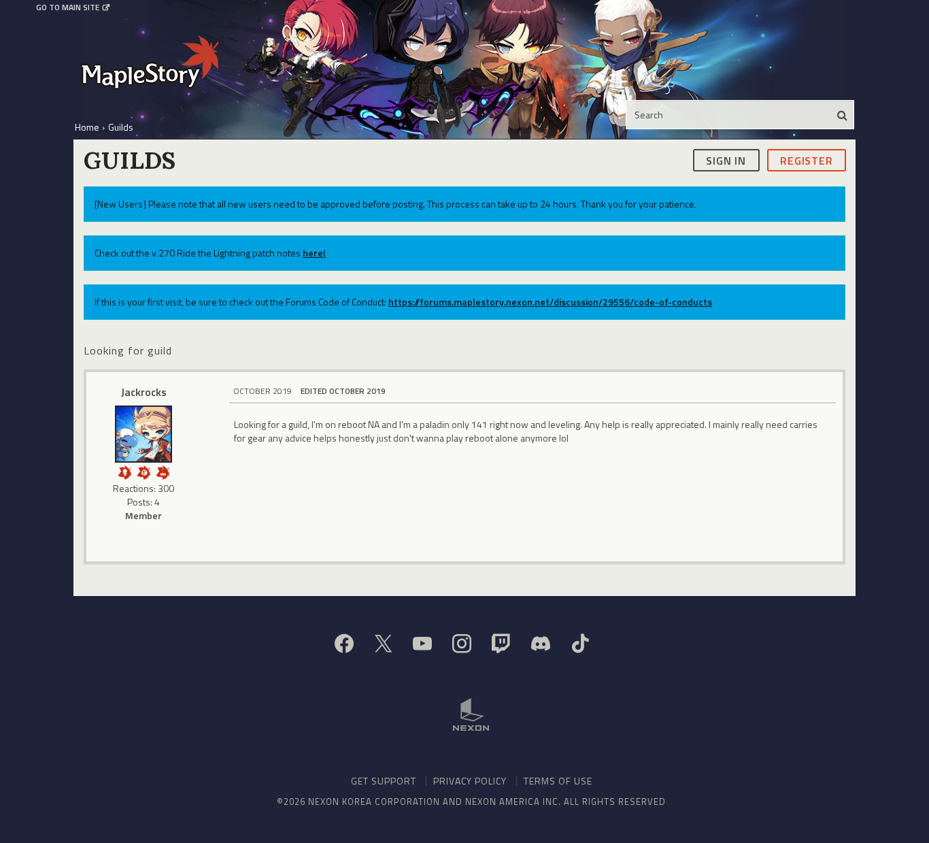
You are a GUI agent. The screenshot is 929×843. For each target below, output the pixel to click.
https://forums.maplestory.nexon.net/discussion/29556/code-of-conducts (550, 302)
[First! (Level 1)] (143, 471)
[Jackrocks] (143, 434)
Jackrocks (144, 392)
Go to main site (67, 7)
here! (314, 253)
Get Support (383, 781)
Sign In (726, 160)
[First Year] (162, 471)
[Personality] (124, 471)
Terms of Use (558, 781)
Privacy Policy (470, 781)
